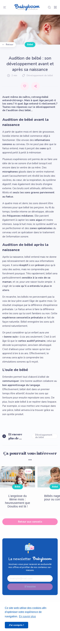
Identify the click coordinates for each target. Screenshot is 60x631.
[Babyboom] (27, 7)
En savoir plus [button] (27, 616)
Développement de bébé (43, 436)
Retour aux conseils (30, 521)
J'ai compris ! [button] (16, 625)
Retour (9, 44)
